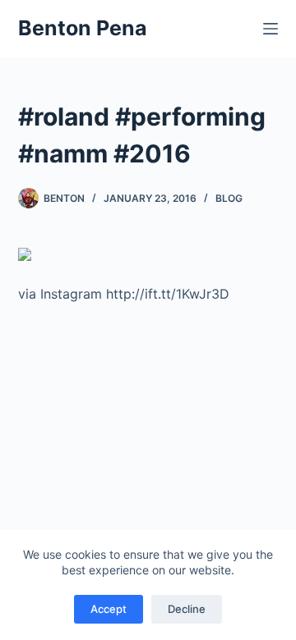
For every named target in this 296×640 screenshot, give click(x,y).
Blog (229, 198)
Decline (187, 608)
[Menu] (270, 28)
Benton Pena (82, 28)
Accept (108, 608)
